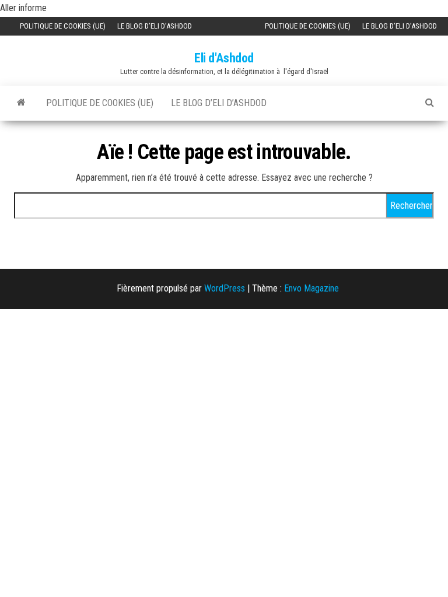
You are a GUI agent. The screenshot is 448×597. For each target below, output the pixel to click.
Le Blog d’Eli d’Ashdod (154, 26)
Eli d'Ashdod (224, 58)
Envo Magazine (311, 288)
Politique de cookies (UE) (63, 26)
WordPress (224, 288)
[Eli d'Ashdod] (21, 102)
